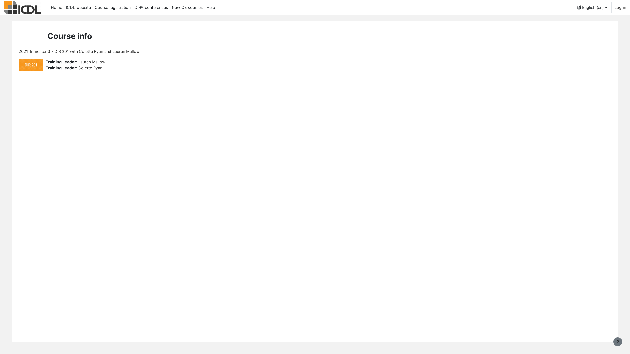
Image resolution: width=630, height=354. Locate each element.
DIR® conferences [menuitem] (151, 7)
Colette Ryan (90, 67)
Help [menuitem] (210, 7)
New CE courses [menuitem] (187, 7)
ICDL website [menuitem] (78, 7)
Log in (620, 7)
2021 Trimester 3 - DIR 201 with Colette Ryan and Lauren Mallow (79, 51)
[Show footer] (617, 341)
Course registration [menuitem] (113, 7)
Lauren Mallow (91, 61)
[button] (592, 7)
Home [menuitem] (56, 7)
